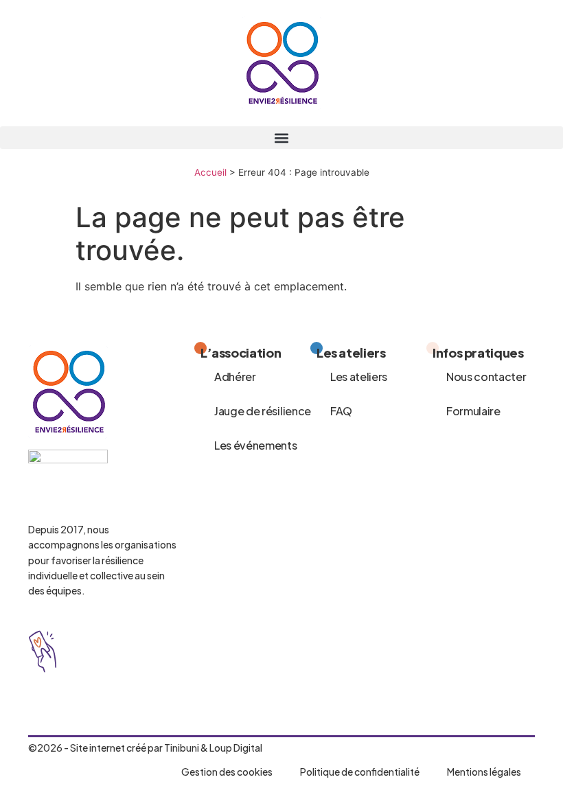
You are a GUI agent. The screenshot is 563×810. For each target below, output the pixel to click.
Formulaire (473, 411)
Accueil (210, 172)
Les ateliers (358, 376)
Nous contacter (486, 376)
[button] (281, 137)
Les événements (255, 445)
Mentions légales (484, 771)
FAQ (341, 411)
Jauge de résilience (262, 411)
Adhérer (235, 376)
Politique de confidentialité (360, 771)
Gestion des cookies (227, 771)
